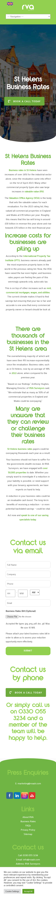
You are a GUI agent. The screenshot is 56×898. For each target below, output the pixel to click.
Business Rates (28, 821)
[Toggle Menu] (10, 3)
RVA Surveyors (28, 8)
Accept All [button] (28, 891)
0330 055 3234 (30, 855)
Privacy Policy (28, 829)
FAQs (28, 825)
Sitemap (28, 834)
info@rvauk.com (31, 859)
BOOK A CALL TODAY (27, 101)
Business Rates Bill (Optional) (21, 610)
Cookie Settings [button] (12, 891)
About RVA (28, 817)
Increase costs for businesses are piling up (28, 243)
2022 (14, 373)
